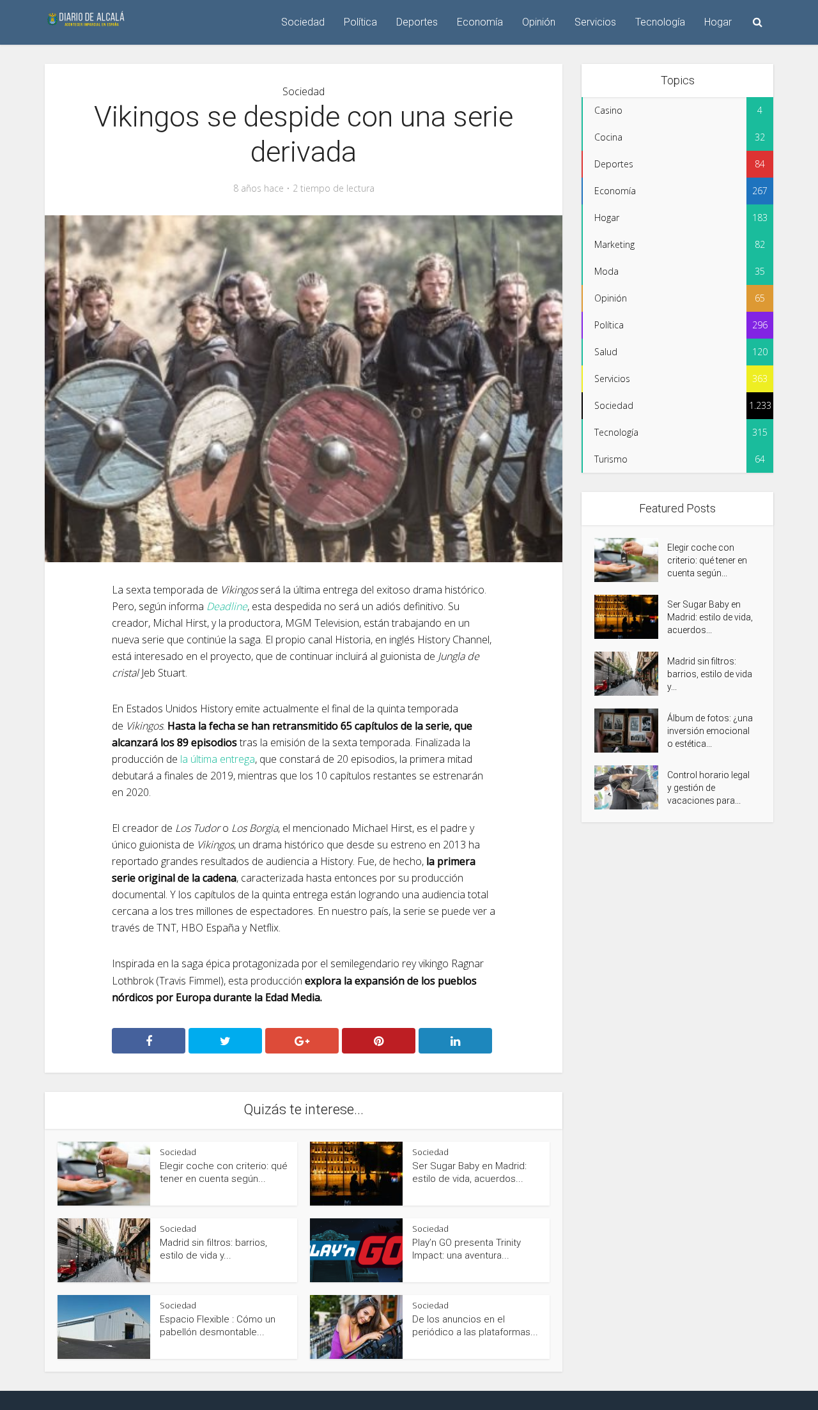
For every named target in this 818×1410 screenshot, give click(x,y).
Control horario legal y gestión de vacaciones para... (708, 788)
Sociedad (303, 22)
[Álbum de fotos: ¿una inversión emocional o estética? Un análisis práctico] (630, 731)
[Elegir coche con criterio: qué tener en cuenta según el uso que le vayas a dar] (630, 560)
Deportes (417, 22)
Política (360, 22)
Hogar (718, 22)
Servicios (595, 22)
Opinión (538, 22)
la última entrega (217, 759)
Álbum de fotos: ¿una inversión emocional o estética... (710, 731)
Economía (480, 22)
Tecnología (660, 22)
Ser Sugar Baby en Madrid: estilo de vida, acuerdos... (710, 617)
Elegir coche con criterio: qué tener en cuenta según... (707, 560)
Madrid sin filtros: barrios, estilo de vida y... (709, 674)
